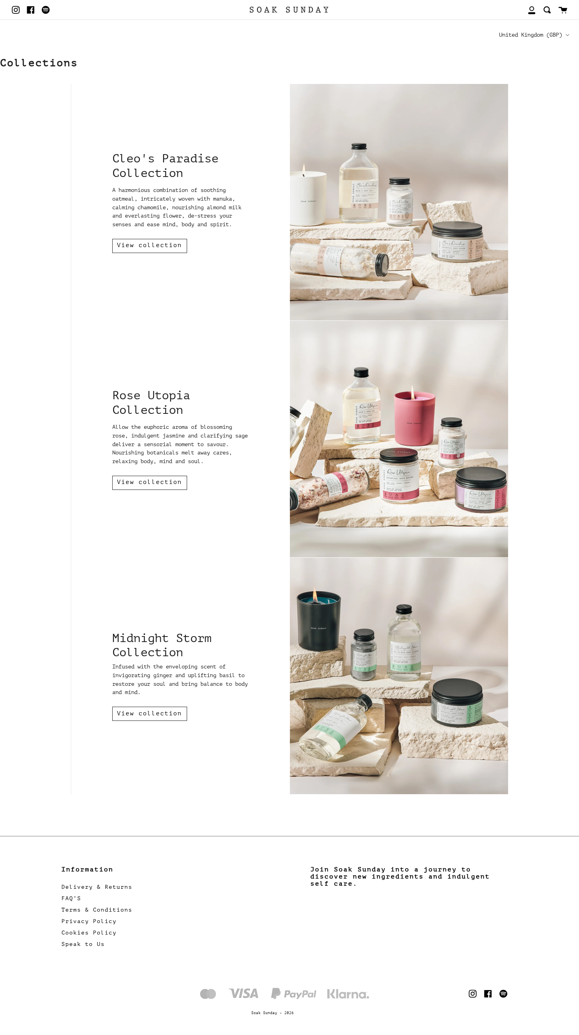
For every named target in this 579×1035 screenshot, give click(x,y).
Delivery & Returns (96, 887)
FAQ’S (71, 898)
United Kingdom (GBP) (530, 35)
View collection (149, 245)
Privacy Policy (89, 921)
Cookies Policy (89, 933)
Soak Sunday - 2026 (272, 1013)
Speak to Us (83, 944)
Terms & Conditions (96, 910)
